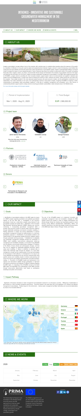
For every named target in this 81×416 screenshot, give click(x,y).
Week (71, 364)
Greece (63, 310)
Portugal (64, 317)
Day (76, 364)
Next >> (56, 364)
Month (66, 364)
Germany (64, 306)
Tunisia (63, 321)
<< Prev (45, 364)
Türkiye (63, 325)
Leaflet (5, 342)
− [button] (5, 309)
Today (50, 364)
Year (61, 364)
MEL (76, 30)
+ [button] (5, 307)
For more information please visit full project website (16, 86)
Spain (63, 328)
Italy (62, 314)
